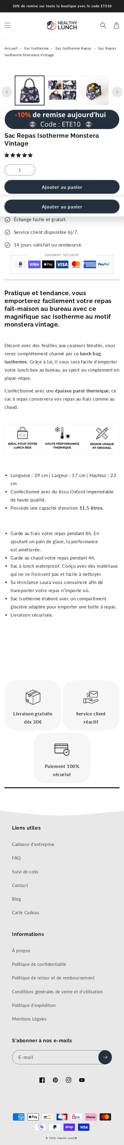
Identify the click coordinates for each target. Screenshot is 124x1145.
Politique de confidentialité (39, 964)
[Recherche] (103, 25)
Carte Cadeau (25, 912)
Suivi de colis (25, 871)
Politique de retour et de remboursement (53, 977)
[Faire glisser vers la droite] (117, 92)
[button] (19, 155)
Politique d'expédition (34, 1005)
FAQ (16, 857)
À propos (21, 950)
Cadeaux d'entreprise (33, 844)
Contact (20, 885)
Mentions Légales (29, 1018)
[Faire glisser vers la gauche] (7, 92)
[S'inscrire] (105, 1057)
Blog (16, 898)
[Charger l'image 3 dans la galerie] (94, 90)
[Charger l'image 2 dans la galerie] (61, 90)
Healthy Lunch (66, 1138)
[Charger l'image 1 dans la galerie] (29, 90)
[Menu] (7, 25)
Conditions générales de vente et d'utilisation (57, 991)
